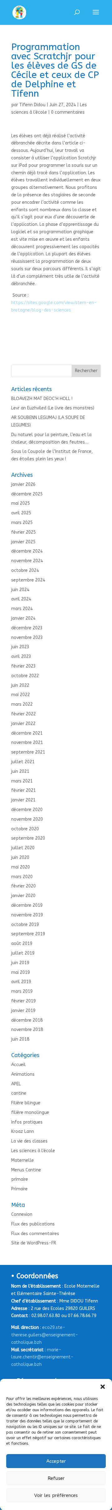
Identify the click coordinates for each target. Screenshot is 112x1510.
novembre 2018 (27, 1029)
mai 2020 (20, 867)
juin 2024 (20, 589)
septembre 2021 (28, 752)
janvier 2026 (23, 484)
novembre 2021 (27, 742)
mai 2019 (20, 972)
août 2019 (21, 943)
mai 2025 (20, 503)
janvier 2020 (23, 895)
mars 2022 (22, 704)
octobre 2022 (25, 675)
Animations (23, 1074)
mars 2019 (22, 991)
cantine (18, 1093)
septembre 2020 (28, 838)
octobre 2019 (25, 924)
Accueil (18, 1064)
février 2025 (23, 532)
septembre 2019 (28, 934)
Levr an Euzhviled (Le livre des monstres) (52, 408)
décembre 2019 (27, 905)
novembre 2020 (27, 819)
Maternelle (22, 1160)
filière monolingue (30, 1112)
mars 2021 (22, 781)
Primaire (19, 1189)
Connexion (21, 1214)
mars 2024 (22, 608)
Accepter (56, 1461)
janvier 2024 (23, 618)
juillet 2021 (23, 761)
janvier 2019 (23, 1010)
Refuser (56, 1478)
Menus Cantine (26, 1170)
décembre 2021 (27, 733)
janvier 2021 (23, 800)
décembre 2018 (27, 1020)
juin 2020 (20, 857)
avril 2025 (21, 513)
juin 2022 (20, 685)
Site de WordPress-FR (33, 1243)
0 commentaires (68, 112)
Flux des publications (33, 1224)
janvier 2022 (23, 723)
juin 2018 (20, 1039)
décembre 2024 (27, 551)
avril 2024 (21, 599)
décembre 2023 (27, 628)
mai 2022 (20, 694)
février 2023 (23, 666)
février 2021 (23, 790)
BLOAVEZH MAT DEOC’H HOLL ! (41, 398)
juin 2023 (20, 647)
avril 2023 (21, 656)
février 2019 (23, 1001)
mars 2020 (22, 876)
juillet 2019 (23, 953)
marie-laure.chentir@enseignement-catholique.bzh (42, 1357)
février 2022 (23, 714)
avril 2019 (21, 981)
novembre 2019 (27, 915)
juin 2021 (20, 771)
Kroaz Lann (22, 1131)
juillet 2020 (23, 848)
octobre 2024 (25, 570)
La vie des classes (29, 1141)
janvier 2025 (23, 542)
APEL (16, 1084)
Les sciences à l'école (33, 1150)
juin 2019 (20, 962)
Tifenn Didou (32, 104)
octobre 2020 (25, 829)
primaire (19, 1179)
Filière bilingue (25, 1103)
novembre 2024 (27, 560)
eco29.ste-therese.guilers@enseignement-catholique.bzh (44, 1335)
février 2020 (23, 886)
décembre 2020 (27, 809)
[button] (103, 1387)
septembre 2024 (28, 580)
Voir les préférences (56, 1495)
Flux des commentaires (35, 1233)
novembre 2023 (27, 637)
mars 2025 (22, 522)
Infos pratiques (27, 1122)
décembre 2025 (27, 494)
